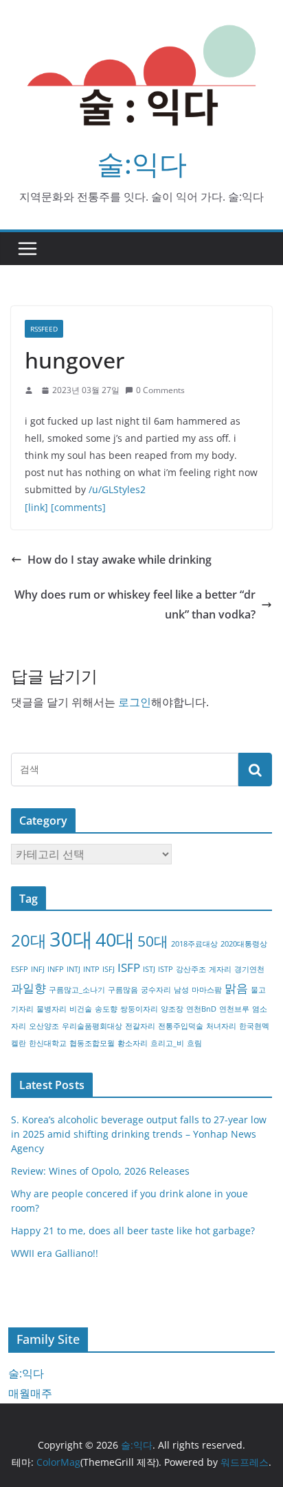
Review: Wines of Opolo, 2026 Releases (100, 1170)
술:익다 (142, 163)
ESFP (19, 969)
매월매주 (30, 1393)
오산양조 (44, 1026)
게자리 (220, 969)
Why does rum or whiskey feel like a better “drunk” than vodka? (135, 604)
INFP (55, 969)
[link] (36, 507)
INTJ (73, 969)
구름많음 (123, 990)
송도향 (106, 1009)
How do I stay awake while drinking (119, 559)
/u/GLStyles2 (117, 489)
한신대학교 (48, 1043)
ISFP (128, 967)
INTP (91, 969)
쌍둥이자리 (139, 1009)
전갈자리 (140, 1026)
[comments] (78, 507)
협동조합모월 (92, 1043)
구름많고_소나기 (77, 990)
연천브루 (234, 1009)
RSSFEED (44, 329)
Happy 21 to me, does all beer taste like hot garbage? (133, 1230)
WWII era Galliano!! (54, 1253)
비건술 (80, 1009)
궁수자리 (156, 990)
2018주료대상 (194, 944)
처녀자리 (221, 1026)
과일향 (28, 988)
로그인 (134, 702)
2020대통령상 (243, 944)
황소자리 (132, 1043)
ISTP (165, 969)
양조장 (172, 1009)
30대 (71, 939)
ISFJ (108, 969)
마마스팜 (207, 990)
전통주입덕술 (180, 1026)
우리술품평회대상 (92, 1026)
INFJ (38, 969)
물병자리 (51, 1009)
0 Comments (160, 390)
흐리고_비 (167, 1043)
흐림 (194, 1043)
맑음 (236, 988)
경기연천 (249, 969)
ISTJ (149, 969)
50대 (152, 941)
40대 (115, 939)
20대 (29, 940)
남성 (181, 990)
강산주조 (191, 969)
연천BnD (201, 1009)
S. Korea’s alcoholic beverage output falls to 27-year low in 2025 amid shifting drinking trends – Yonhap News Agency (139, 1134)
